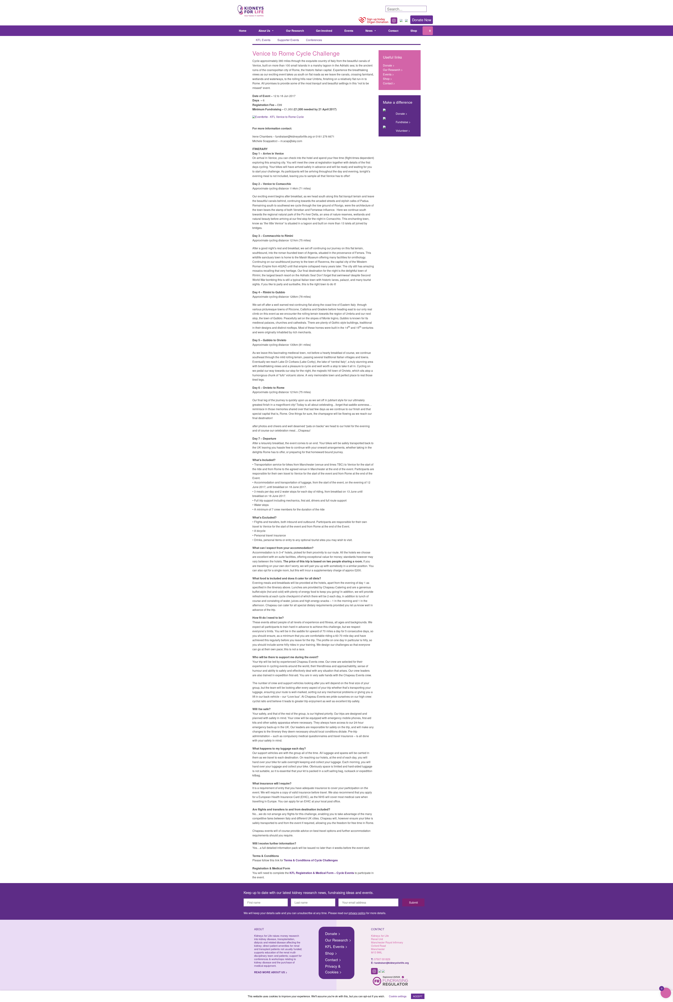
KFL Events (263, 40)
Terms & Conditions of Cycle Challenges (311, 860)
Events (348, 31)
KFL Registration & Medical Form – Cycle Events (322, 873)
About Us (264, 31)
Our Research (295, 31)
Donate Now (421, 19)
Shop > (387, 79)
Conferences (314, 40)
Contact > (389, 83)
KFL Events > (336, 946)
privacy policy (357, 913)
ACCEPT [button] (417, 996)
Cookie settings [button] (398, 996)
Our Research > (393, 70)
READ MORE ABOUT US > (270, 972)
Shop (413, 31)
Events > (388, 74)
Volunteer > (403, 131)
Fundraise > (403, 122)
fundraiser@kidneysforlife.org (391, 962)
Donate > (388, 65)
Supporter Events (288, 40)
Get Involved (324, 31)
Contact (393, 31)
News (369, 31)
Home (242, 31)
